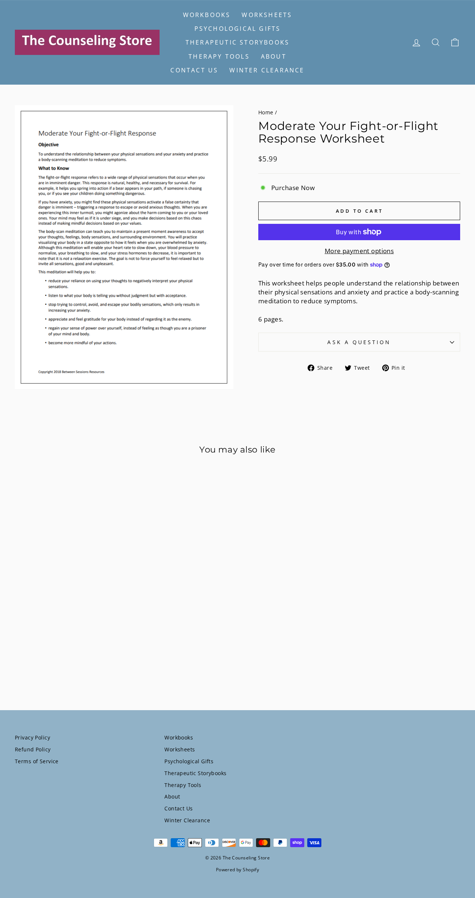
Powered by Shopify (237, 869)
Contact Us (194, 70)
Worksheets (267, 15)
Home (265, 112)
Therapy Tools (219, 56)
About (273, 56)
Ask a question (359, 342)
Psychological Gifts (237, 29)
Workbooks (207, 15)
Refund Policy (33, 749)
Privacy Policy (32, 737)
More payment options (359, 250)
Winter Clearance (266, 70)
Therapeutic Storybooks (237, 42)
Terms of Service (37, 761)
